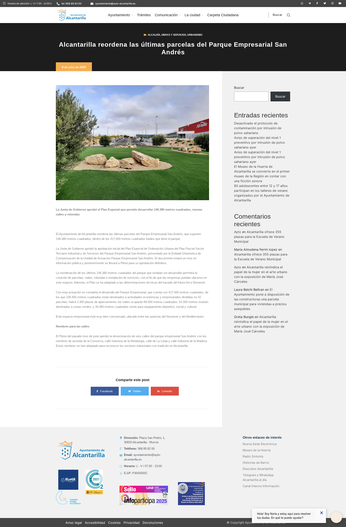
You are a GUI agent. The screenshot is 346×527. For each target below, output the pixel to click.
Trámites (144, 15)
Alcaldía (154, 39)
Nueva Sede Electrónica (260, 449)
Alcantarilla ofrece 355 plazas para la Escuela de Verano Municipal (259, 241)
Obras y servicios (173, 39)
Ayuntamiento (119, 15)
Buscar (239, 92)
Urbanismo (194, 39)
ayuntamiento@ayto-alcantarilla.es (115, 3)
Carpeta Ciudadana (222, 15)
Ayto (237, 237)
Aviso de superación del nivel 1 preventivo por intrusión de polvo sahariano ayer (259, 147)
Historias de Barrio (256, 467)
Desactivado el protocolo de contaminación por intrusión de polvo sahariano (257, 133)
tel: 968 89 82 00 (71, 3)
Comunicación (166, 15)
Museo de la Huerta (257, 455)
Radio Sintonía (253, 461)
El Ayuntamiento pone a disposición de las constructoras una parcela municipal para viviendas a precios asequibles (261, 304)
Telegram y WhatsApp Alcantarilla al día (258, 482)
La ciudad (192, 15)
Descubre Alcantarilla (258, 474)
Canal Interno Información (261, 491)
